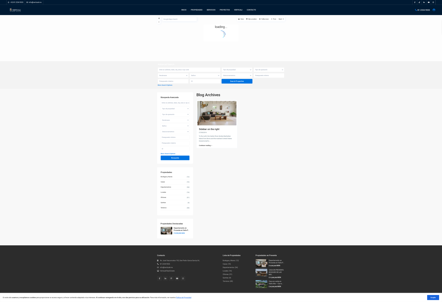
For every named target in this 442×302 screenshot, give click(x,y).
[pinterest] (171, 278)
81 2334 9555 (423, 10)
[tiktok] (419, 2)
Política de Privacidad (183, 297)
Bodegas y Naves (166, 177)
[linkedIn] (424, 2)
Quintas (163, 202)
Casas (163, 182)
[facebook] (415, 2)
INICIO (183, 10)
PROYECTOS (225, 10)
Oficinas (163, 197)
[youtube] (428, 2)
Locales (163, 192)
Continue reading (205, 145)
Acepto (433, 297)
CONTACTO (251, 10)
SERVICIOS (211, 10)
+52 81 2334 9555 (16, 2)
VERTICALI (238, 10)
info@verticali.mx (35, 2)
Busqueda (175, 158)
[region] (221, 297)
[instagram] (433, 2)
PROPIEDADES (196, 10)
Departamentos (166, 187)
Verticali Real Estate (167, 271)
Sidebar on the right (209, 129)
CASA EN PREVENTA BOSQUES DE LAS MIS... (276, 272)
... (210, 141)
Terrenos (163, 208)
